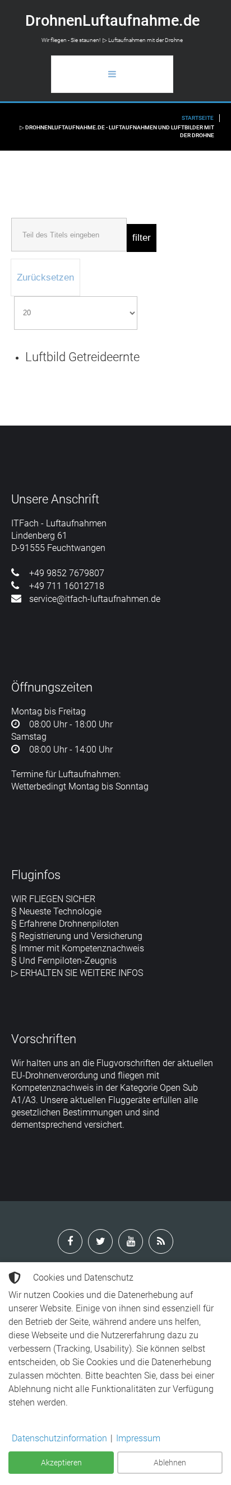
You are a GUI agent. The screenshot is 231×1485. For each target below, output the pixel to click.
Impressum (138, 1438)
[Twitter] (100, 1241)
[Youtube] (130, 1241)
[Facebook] (70, 1241)
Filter (141, 237)
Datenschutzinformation (59, 1438)
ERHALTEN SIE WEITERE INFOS (81, 973)
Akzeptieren (61, 1462)
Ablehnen (170, 1462)
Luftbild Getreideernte (82, 357)
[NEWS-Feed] (161, 1241)
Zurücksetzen (45, 277)
